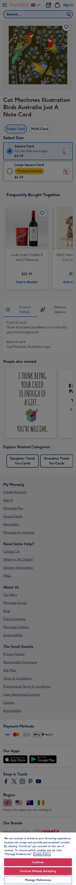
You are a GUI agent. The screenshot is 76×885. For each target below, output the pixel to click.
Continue (38, 862)
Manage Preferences (38, 880)
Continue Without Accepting (38, 871)
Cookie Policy (42, 854)
